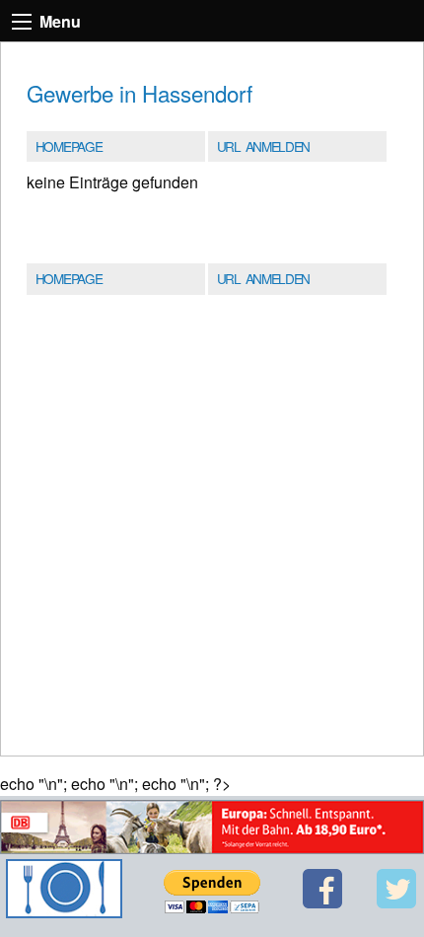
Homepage (68, 146)
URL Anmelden (263, 146)
